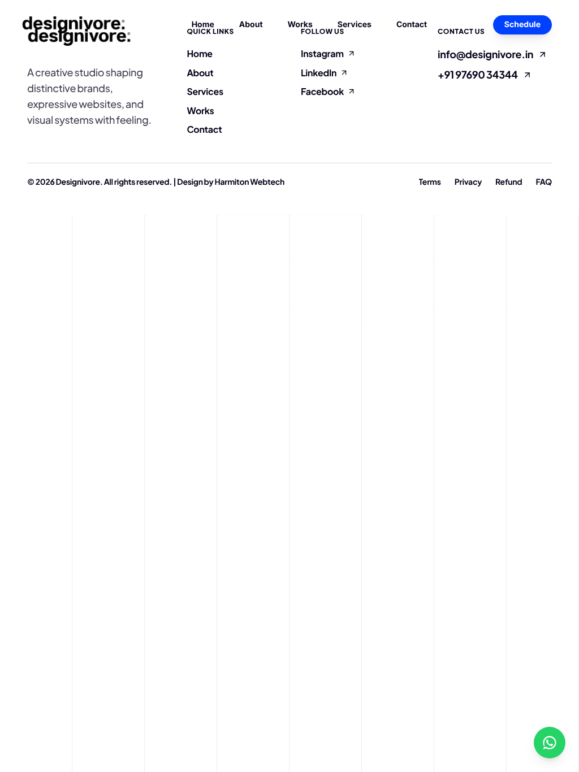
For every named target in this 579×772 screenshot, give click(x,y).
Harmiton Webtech (249, 182)
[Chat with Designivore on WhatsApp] (549, 742)
